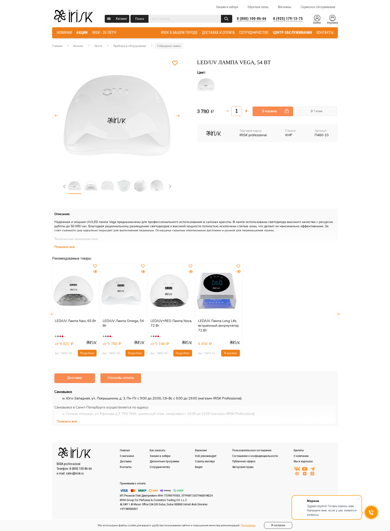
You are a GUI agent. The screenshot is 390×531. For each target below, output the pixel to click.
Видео (199, 467)
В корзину (269, 111)
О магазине (127, 456)
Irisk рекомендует (205, 456)
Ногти (98, 46)
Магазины (284, 7)
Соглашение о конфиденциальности (255, 456)
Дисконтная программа (164, 461)
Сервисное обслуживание (318, 7)
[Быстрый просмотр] (95, 272)
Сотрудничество (160, 467)
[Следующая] (178, 116)
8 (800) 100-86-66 (251, 18)
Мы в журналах (303, 461)
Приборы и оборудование (129, 46)
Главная (57, 46)
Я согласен (278, 525)
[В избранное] (175, 63)
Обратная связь (258, 7)
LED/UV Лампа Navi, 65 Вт (75, 321)
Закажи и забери (227, 7)
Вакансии (201, 450)
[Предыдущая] (56, 116)
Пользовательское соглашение (251, 450)
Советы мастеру (205, 461)
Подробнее (87, 353)
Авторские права (242, 467)
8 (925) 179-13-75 (288, 18)
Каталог (121, 19)
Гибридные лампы (169, 46)
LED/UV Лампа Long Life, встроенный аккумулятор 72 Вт (218, 326)
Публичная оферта (243, 461)
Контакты (126, 467)
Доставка (126, 461)
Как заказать (157, 450)
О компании (301, 456)
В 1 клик (317, 111)
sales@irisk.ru (75, 473)
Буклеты (299, 450)
